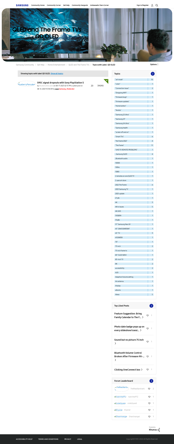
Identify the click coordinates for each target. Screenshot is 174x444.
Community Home (38, 5)
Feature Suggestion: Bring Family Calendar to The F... (128, 315)
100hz (117, 167)
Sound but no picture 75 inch (129, 339)
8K (116, 264)
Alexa (117, 295)
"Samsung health (121, 128)
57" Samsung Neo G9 (122, 224)
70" (116, 242)
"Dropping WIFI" (121, 93)
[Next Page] (152, 74)
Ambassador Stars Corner (99, 5)
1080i (117, 172)
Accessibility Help (24, 439)
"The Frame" (119, 145)
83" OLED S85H (121, 255)
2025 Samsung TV (121, 189)
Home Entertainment (56, 65)
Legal (79, 439)
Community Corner (54, 5)
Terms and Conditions (48, 439)
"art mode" (119, 80)
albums (118, 290)
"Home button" (120, 106)
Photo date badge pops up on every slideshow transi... (129, 328)
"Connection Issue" (122, 88)
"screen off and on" (122, 132)
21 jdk (117, 198)
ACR (116, 273)
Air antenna (119, 281)
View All (134, 306)
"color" (117, 84)
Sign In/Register (143, 5)
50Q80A (118, 216)
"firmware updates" (122, 102)
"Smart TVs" (119, 137)
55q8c (117, 220)
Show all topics (57, 73)
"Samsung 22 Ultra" (122, 115)
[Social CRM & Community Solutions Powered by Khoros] (154, 429)
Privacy (67, 439)
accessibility (119, 268)
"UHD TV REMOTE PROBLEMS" (126, 150)
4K (116, 202)
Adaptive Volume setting (124, 277)
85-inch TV (119, 259)
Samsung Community (25, 65)
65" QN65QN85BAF (122, 229)
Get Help (66, 5)
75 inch (118, 246)
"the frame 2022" (121, 141)
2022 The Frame (121, 185)
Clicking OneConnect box (127, 369)
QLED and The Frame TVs (79, 65)
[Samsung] (22, 5)
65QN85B (119, 238)
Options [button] (153, 64)
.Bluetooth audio (121, 159)
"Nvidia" (118, 110)
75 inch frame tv (121, 251)
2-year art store (120, 180)
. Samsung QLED (121, 154)
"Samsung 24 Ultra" (122, 123)
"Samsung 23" (120, 119)
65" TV (117, 233)
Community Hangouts (80, 5)
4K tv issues (119, 207)
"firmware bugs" (121, 97)
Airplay (117, 286)
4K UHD (118, 211)
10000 (117, 163)
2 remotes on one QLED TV (124, 176)
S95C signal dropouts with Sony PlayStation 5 (60, 82)
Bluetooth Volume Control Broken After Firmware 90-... (129, 354)
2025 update (119, 194)
